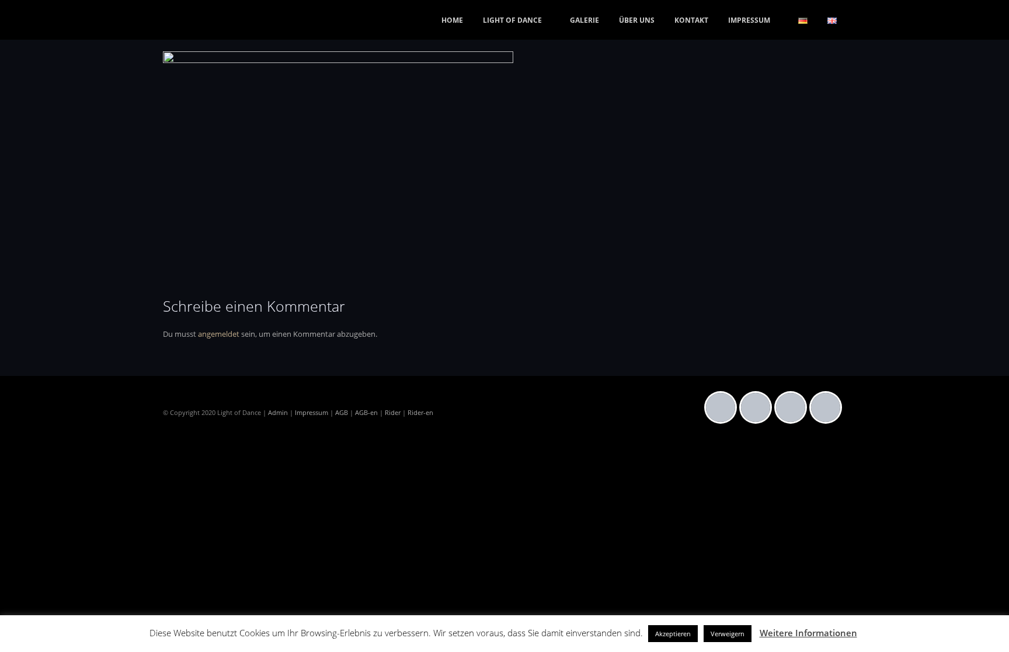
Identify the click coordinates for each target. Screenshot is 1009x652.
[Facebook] (723, 407)
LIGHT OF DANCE (512, 20)
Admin (278, 413)
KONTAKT (691, 20)
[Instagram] (758, 407)
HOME (452, 20)
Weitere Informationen (808, 633)
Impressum (311, 413)
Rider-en (420, 413)
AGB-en (366, 413)
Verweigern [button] (727, 633)
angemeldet (218, 334)
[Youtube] (828, 407)
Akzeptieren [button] (673, 633)
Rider (393, 413)
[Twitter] (793, 407)
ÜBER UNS (637, 20)
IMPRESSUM (749, 20)
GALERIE (584, 20)
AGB (341, 413)
